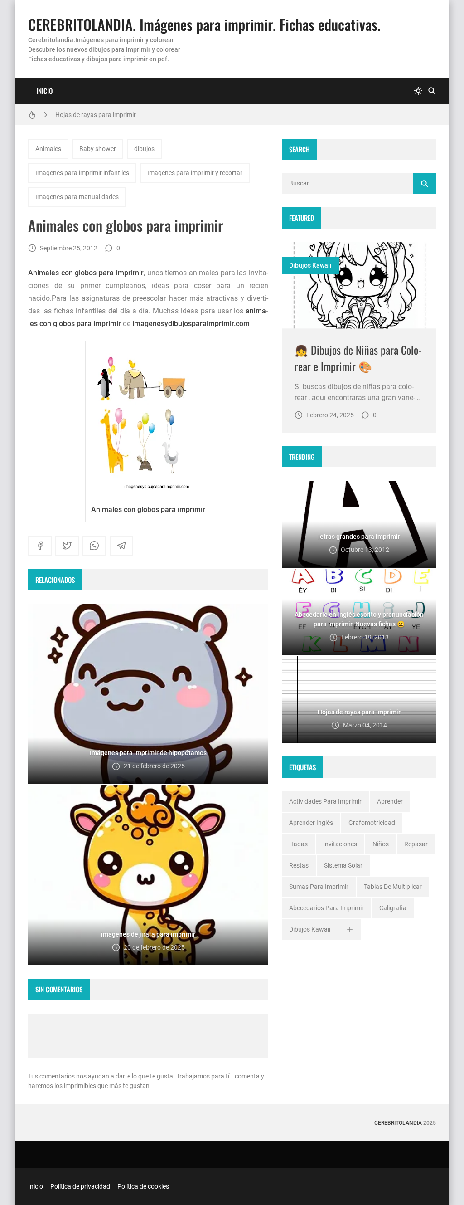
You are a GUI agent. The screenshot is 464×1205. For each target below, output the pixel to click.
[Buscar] (432, 91)
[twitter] (67, 546)
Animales (48, 148)
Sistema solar (343, 865)
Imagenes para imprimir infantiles (82, 172)
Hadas (298, 844)
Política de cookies (143, 1186)
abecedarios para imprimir (326, 908)
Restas (299, 865)
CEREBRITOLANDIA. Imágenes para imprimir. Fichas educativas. (204, 24)
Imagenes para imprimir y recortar (194, 172)
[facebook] (40, 546)
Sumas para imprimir (318, 886)
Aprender (390, 801)
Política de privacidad (80, 1186)
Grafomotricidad (371, 822)
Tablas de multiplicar (393, 886)
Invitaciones (340, 844)
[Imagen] (359, 285)
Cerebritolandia (398, 1123)
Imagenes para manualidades (77, 196)
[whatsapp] (94, 546)
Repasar (416, 844)
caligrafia (392, 908)
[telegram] (121, 546)
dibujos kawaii (310, 265)
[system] (418, 91)
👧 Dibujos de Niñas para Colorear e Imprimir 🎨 (358, 357)
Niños (380, 844)
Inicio (44, 91)
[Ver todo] (349, 929)
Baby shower (97, 148)
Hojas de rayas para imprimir (95, 114)
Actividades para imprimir (325, 801)
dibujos (144, 148)
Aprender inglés (311, 822)
